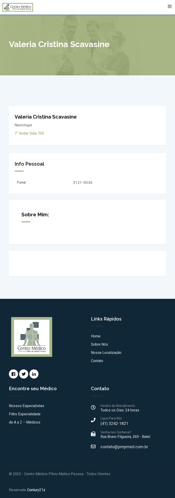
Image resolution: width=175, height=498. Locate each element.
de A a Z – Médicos (24, 422)
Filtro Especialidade (25, 414)
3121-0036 (83, 182)
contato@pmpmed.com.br (124, 446)
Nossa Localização (106, 352)
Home (95, 336)
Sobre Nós (99, 344)
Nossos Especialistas (26, 406)
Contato (97, 361)
